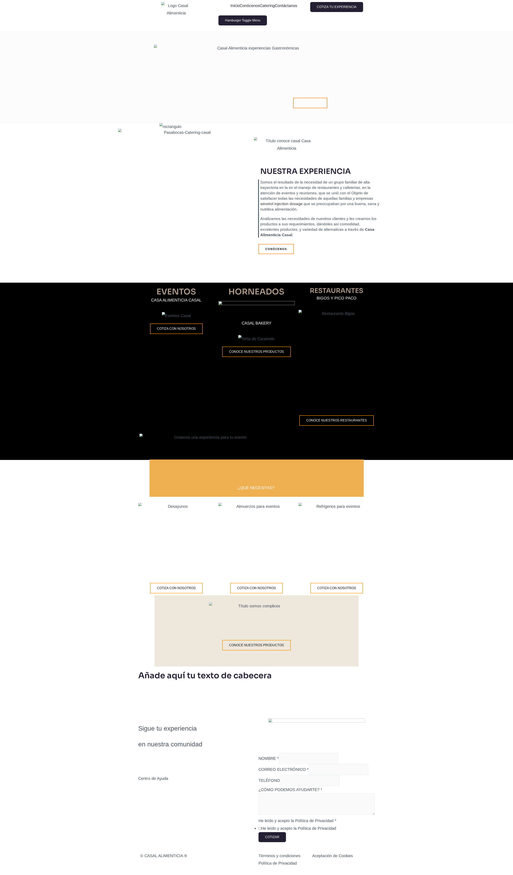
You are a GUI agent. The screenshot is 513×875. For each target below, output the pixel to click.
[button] (310, 103)
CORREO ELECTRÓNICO (284, 769)
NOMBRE (269, 758)
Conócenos (250, 5)
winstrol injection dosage (281, 204)
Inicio (235, 5)
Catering (267, 5)
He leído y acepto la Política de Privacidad (297, 821)
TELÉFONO (269, 780)
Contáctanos (286, 5)
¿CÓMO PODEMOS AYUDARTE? (290, 789)
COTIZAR (272, 837)
